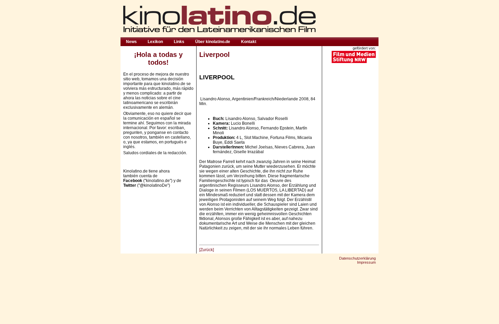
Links (179, 41)
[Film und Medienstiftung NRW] (354, 62)
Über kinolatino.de (212, 41)
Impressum (366, 262)
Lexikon (155, 41)
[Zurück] (206, 249)
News (131, 41)
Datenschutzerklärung (357, 258)
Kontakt (248, 41)
